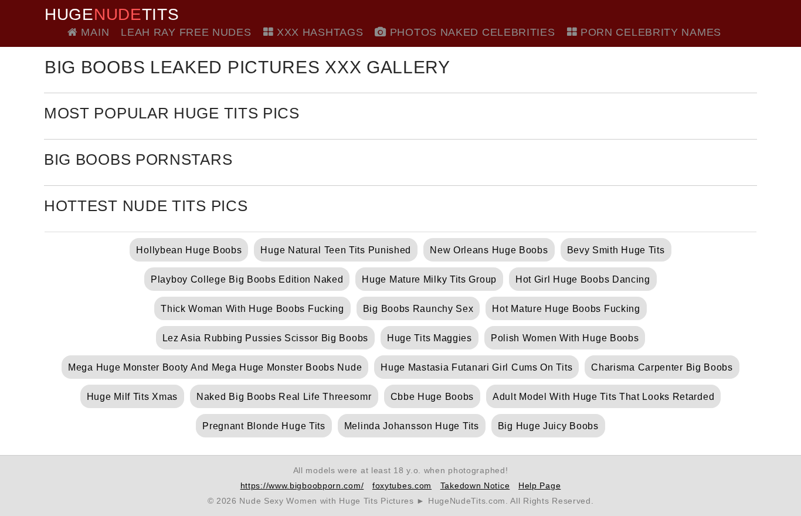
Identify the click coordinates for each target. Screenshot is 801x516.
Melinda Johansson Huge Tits (411, 426)
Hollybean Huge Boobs (189, 250)
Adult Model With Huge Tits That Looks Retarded (603, 397)
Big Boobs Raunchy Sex (418, 309)
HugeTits (112, 14)
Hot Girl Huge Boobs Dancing (582, 279)
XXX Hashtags (318, 32)
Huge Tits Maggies (429, 338)
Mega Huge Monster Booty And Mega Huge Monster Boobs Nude (215, 367)
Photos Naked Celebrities (470, 32)
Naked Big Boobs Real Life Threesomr (284, 397)
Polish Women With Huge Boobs (565, 338)
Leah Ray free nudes (186, 32)
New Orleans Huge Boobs (489, 250)
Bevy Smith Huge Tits (616, 250)
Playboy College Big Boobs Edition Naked (247, 279)
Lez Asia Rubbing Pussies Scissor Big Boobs (265, 338)
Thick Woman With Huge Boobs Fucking (252, 309)
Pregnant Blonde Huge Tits (263, 426)
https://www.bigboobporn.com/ (302, 485)
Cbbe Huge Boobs (432, 397)
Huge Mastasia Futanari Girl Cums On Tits (476, 367)
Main (93, 32)
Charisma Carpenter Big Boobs (662, 367)
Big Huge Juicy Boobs (548, 426)
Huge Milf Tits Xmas (132, 397)
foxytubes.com (402, 485)
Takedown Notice (475, 485)
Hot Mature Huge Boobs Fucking (566, 309)
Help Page (539, 485)
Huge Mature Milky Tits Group (429, 279)
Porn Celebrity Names (649, 32)
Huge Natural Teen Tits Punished (335, 250)
